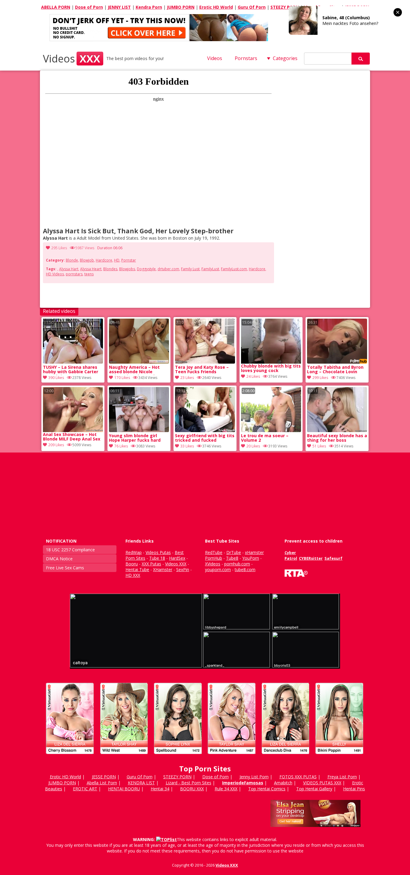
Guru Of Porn (252, 7)
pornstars (74, 274)
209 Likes (56, 444)
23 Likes (187, 377)
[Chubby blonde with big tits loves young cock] (271, 341)
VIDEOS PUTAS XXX (322, 783)
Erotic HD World (216, 7)
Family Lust (190, 268)
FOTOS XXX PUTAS (298, 777)
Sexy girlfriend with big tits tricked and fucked (204, 438)
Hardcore (104, 260)
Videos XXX (227, 865)
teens (89, 274)
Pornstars (246, 58)
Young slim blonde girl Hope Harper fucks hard (135, 438)
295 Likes (59, 247)
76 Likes (121, 446)
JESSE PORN (104, 777)
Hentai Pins (354, 789)
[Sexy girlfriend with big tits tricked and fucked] (205, 430)
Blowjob (87, 260)
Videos (71, 58)
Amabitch (283, 783)
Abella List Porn (102, 783)
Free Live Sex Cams (65, 568)
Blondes (110, 268)
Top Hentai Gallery (314, 789)
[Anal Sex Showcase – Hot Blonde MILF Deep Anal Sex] (73, 409)
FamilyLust (210, 268)
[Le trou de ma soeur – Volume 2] (271, 430)
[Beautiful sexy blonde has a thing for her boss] (337, 430)
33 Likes (187, 446)
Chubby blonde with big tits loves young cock (271, 368)
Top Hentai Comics (266, 789)
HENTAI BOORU (124, 789)
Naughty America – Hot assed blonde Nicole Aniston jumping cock (134, 370)
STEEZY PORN (284, 7)
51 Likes (319, 446)
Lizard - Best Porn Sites (188, 783)
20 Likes (253, 446)
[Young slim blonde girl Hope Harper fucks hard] (139, 430)
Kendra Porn (149, 7)
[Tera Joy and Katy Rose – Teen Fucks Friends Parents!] (205, 362)
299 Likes (320, 377)
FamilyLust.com (234, 268)
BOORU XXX (192, 789)
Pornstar (128, 260)
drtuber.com (168, 268)
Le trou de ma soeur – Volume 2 (264, 438)
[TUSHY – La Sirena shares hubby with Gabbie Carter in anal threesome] (73, 362)
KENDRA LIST (141, 783)
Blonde (72, 260)
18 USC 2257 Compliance (70, 550)
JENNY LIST (119, 7)
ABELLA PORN (55, 7)
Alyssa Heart (90, 268)
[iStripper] (205, 756)
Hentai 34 (160, 789)
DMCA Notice (59, 559)
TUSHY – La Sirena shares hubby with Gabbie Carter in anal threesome (70, 370)
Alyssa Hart (68, 268)
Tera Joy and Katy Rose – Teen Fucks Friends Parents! (202, 370)
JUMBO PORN (180, 7)
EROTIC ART (85, 789)
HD (116, 260)
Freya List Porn (342, 777)
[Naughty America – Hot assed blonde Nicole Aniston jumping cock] (139, 362)
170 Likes (122, 377)
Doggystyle (146, 268)
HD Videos (55, 274)
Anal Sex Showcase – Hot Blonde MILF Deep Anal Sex (71, 437)
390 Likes (56, 377)
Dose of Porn (89, 7)
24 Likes (253, 376)
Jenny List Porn (254, 777)
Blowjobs (127, 268)
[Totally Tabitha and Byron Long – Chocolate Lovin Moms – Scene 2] (337, 362)
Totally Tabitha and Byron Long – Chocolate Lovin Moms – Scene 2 (335, 370)
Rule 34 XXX (226, 789)
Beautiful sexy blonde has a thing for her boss (337, 438)
